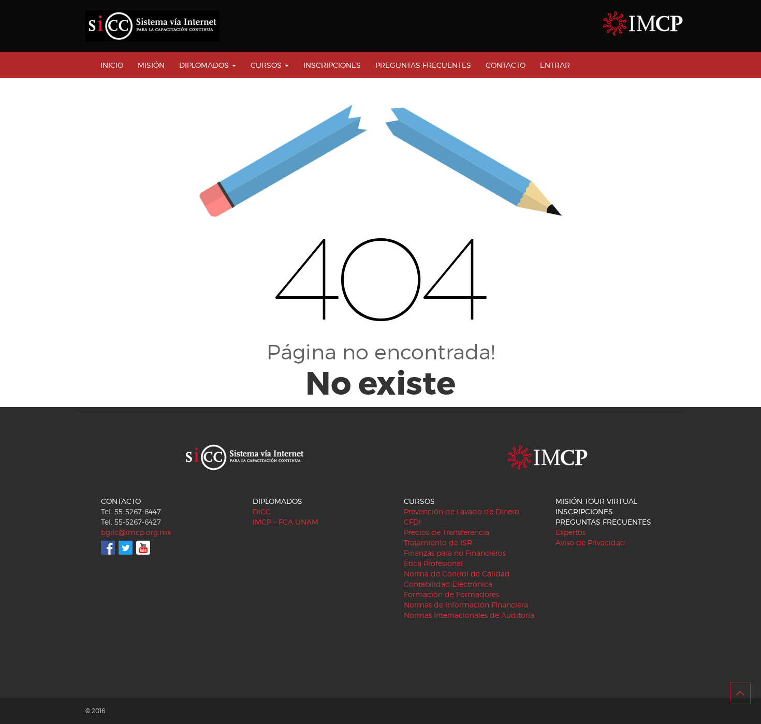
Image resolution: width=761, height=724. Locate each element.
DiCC (262, 511)
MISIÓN (151, 65)
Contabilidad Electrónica (448, 584)
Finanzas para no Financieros (455, 552)
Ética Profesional (433, 563)
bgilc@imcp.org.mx (136, 532)
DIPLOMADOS (205, 65)
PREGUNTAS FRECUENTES (423, 65)
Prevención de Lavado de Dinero (461, 511)
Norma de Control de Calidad (457, 573)
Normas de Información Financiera (466, 604)
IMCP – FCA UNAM (285, 521)
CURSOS (267, 65)
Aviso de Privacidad (590, 542)
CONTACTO (505, 65)
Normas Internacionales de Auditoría (469, 615)
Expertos (570, 532)
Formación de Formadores (451, 594)
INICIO (111, 65)
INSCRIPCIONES (332, 65)
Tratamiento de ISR (438, 542)
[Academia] (152, 25)
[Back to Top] (740, 693)
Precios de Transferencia (446, 532)
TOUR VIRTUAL (610, 501)
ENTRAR (555, 65)
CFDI (412, 521)
